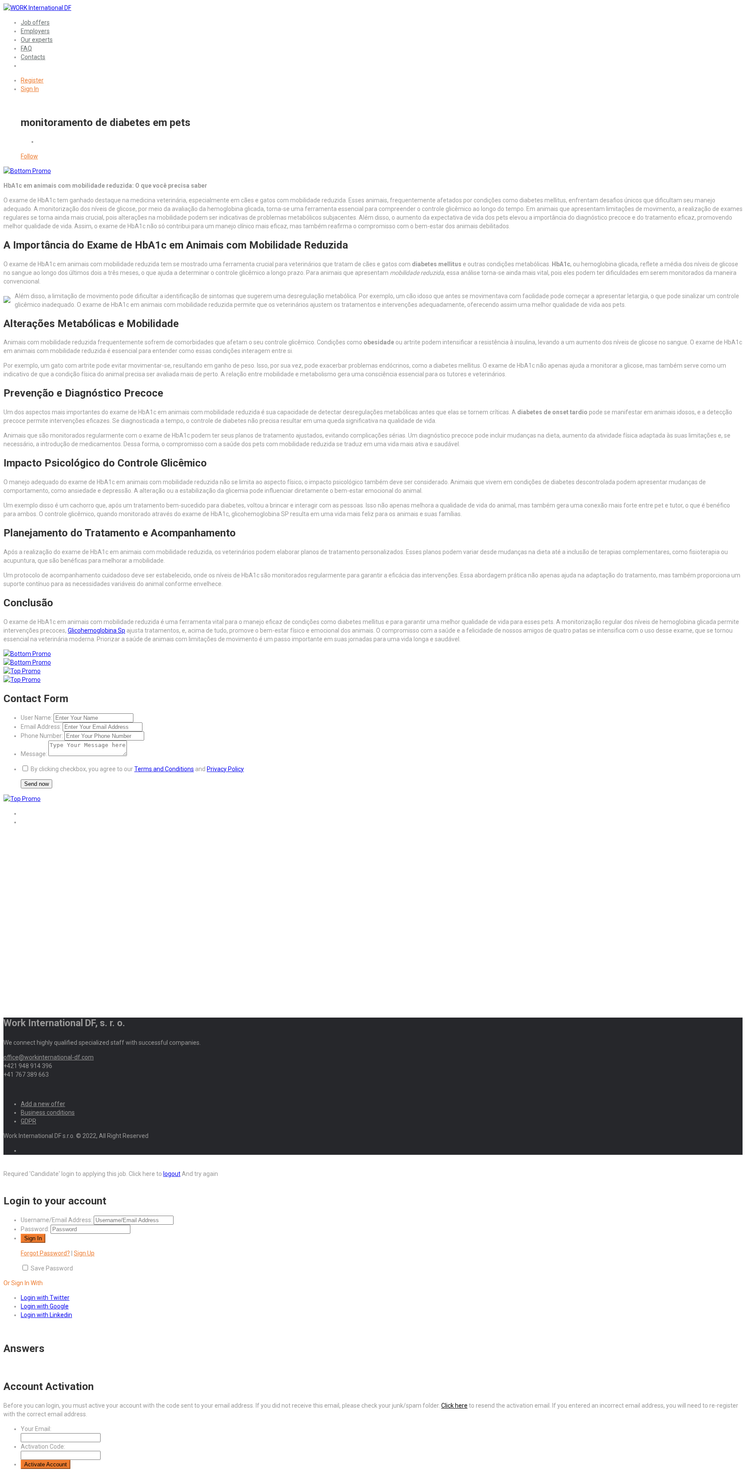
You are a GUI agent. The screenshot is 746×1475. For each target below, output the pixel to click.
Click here (454, 1405)
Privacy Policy (225, 769)
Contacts (33, 57)
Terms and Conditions (164, 769)
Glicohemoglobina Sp (96, 630)
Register (32, 80)
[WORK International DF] (37, 7)
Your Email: (36, 1428)
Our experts (37, 39)
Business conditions (48, 1112)
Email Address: (41, 726)
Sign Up (84, 1253)
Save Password (52, 1268)
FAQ (26, 48)
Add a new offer (43, 1103)
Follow (29, 156)
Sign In (30, 88)
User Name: (36, 717)
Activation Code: (43, 1446)
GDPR (28, 1121)
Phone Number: (42, 735)
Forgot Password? (45, 1253)
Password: (35, 1229)
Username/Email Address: (56, 1220)
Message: (34, 753)
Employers (35, 31)
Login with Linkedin (46, 1314)
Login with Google (45, 1306)
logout (171, 1173)
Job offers (35, 22)
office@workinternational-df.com (48, 1057)
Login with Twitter (45, 1297)
